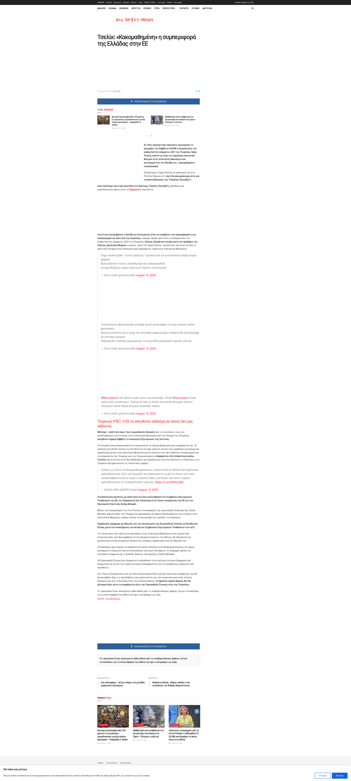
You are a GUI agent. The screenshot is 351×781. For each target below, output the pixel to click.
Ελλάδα (109, 2)
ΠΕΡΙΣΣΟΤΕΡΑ (149, 2)
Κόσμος (134, 2)
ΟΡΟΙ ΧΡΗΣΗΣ (111, 763)
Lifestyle (126, 2)
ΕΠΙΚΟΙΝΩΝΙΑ (125, 763)
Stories (169, 2)
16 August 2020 (103, 91)
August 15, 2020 (145, 275)
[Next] (151, 136)
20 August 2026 (119, 128)
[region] (175, 773)
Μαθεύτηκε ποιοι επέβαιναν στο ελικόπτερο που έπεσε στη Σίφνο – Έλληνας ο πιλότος (180, 119)
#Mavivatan (108, 397)
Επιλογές (323, 776)
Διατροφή (178, 2)
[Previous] (146, 136)
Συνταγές (161, 2)
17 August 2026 (172, 125)
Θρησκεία (117, 2)
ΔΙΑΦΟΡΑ (100, 2)
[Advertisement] (120, 68)
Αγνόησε (340, 776)
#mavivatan (180, 397)
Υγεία (140, 2)
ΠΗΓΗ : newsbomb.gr (108, 598)
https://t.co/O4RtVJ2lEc (169, 482)
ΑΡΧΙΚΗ (100, 763)
